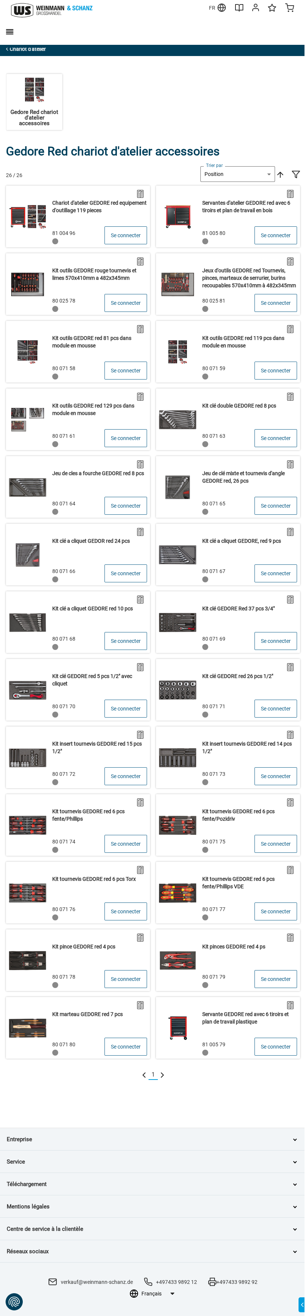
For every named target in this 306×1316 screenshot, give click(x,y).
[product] (78, 216)
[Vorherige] (144, 1075)
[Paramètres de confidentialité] (14, 1301)
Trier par (214, 165)
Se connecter (126, 235)
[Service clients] (255, 9)
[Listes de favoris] (272, 11)
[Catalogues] (239, 10)
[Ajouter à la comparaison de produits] (140, 193)
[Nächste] (162, 1075)
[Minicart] (289, 8)
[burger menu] (9, 31)
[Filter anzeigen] (296, 175)
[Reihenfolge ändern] (279, 174)
